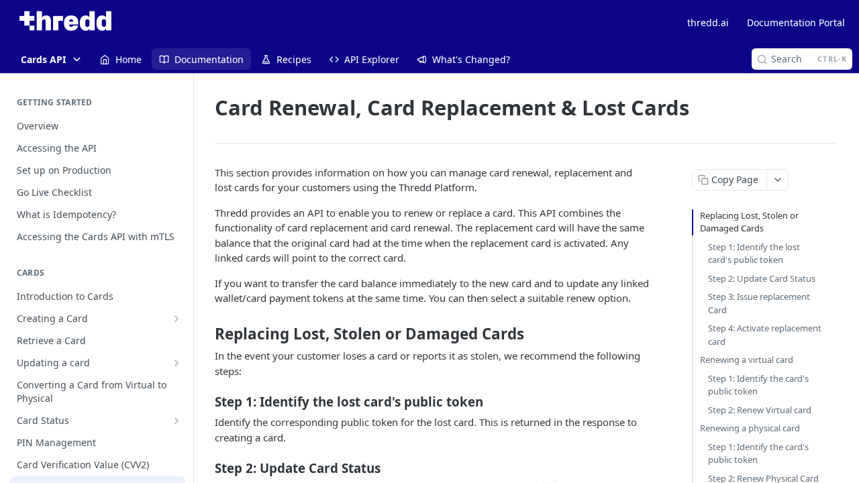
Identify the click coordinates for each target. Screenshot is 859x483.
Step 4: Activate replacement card (764, 334)
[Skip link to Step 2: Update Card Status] (205, 468)
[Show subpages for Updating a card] (176, 363)
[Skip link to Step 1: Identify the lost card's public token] (205, 402)
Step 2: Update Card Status (761, 278)
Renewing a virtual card (746, 360)
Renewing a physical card (750, 428)
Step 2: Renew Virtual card (759, 410)
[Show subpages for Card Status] (176, 420)
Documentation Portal (796, 22)
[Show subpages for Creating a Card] (176, 318)
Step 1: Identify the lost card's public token (754, 253)
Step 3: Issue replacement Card (759, 303)
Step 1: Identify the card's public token (758, 385)
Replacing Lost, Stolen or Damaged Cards (749, 222)
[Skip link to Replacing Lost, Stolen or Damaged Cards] (205, 334)
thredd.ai (708, 22)
